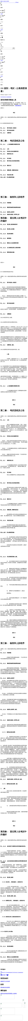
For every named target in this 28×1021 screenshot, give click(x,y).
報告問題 (8, 993)
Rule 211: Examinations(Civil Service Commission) (12, 972)
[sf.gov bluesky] (7, 975)
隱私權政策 (3, 987)
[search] (14, 48)
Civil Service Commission (6, 96)
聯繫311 (12, 993)
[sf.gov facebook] (1, 975)
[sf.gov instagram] (3, 975)
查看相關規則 (18, 105)
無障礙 (15, 993)
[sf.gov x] (6, 975)
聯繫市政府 (3, 993)
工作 (2, 13)
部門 (4, 981)
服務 (2, 981)
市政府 (8, 981)
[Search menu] (14, 44)
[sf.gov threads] (4, 975)
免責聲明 (8, 987)
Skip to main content (5, 1)
